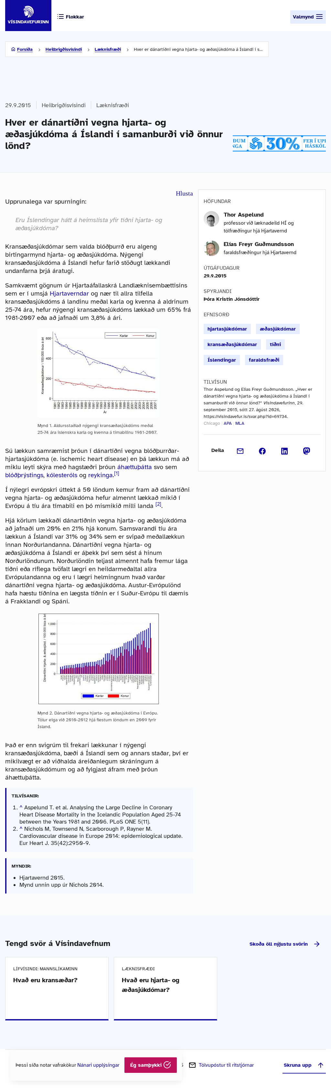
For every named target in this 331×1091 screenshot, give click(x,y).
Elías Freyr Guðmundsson (259, 244)
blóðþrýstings (24, 475)
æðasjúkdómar (278, 329)
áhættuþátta (134, 467)
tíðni (275, 344)
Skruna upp (298, 1065)
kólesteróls (62, 475)
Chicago (212, 423)
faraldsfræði (264, 360)
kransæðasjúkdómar (232, 344)
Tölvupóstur (226, 1065)
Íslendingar (222, 360)
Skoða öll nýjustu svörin (279, 944)
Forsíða (25, 49)
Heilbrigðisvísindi (64, 49)
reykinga (100, 475)
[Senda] (240, 450)
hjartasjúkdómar (227, 329)
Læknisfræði (108, 49)
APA (228, 423)
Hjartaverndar (69, 293)
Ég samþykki (146, 1065)
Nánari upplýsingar (98, 1065)
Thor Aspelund (244, 214)
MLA (239, 423)
